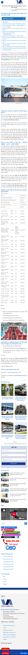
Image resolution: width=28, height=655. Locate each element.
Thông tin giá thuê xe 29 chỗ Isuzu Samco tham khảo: (14, 29)
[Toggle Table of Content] (23, 19)
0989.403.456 (5, 649)
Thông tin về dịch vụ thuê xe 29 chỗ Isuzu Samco (14, 23)
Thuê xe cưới (5, 9)
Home (2, 9)
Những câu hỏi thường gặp (9, 634)
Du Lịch (5, 581)
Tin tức (4, 579)
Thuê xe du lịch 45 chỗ (8, 569)
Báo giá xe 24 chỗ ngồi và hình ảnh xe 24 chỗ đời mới (14, 41)
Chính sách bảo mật (7, 630)
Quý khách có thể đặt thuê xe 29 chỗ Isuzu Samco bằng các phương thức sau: (14, 32)
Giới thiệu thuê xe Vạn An (9, 625)
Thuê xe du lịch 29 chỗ (8, 564)
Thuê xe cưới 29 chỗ (11, 9)
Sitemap (5, 639)
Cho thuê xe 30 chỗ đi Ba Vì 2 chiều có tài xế (13, 35)
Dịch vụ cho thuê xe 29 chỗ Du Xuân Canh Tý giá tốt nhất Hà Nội (14, 44)
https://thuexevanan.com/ (12, 369)
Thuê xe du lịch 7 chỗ (8, 559)
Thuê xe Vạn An (5, 53)
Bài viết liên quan (7, 34)
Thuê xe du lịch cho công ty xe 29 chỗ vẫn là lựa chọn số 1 (14, 38)
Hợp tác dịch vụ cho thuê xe (9, 637)
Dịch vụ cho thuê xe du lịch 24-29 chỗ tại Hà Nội (14, 46)
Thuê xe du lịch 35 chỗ (8, 566)
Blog (4, 576)
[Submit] (25, 523)
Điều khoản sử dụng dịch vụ (9, 632)
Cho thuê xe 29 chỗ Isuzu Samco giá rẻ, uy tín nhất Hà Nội (14, 21)
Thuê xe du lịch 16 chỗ (8, 561)
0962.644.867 (5, 653)
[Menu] (2, 2)
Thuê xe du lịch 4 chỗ (8, 556)
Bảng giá (5, 584)
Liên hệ (4, 627)
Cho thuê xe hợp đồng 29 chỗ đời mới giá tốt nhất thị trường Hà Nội (14, 49)
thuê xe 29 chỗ (9, 71)
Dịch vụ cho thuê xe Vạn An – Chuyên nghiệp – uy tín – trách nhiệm (14, 26)
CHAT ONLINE (23, 653)
